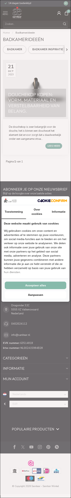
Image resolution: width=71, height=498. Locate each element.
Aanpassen (35, 294)
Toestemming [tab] (14, 211)
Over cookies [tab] (37, 211)
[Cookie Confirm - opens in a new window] (52, 201)
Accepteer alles (35, 285)
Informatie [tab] (58, 211)
